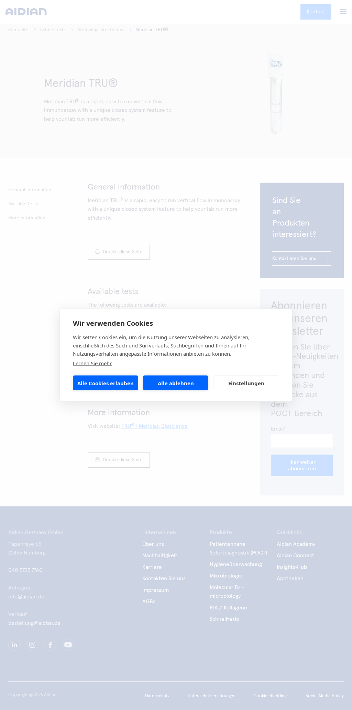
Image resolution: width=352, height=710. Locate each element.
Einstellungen (246, 382)
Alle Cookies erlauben (105, 382)
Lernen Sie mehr (92, 363)
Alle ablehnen (176, 382)
